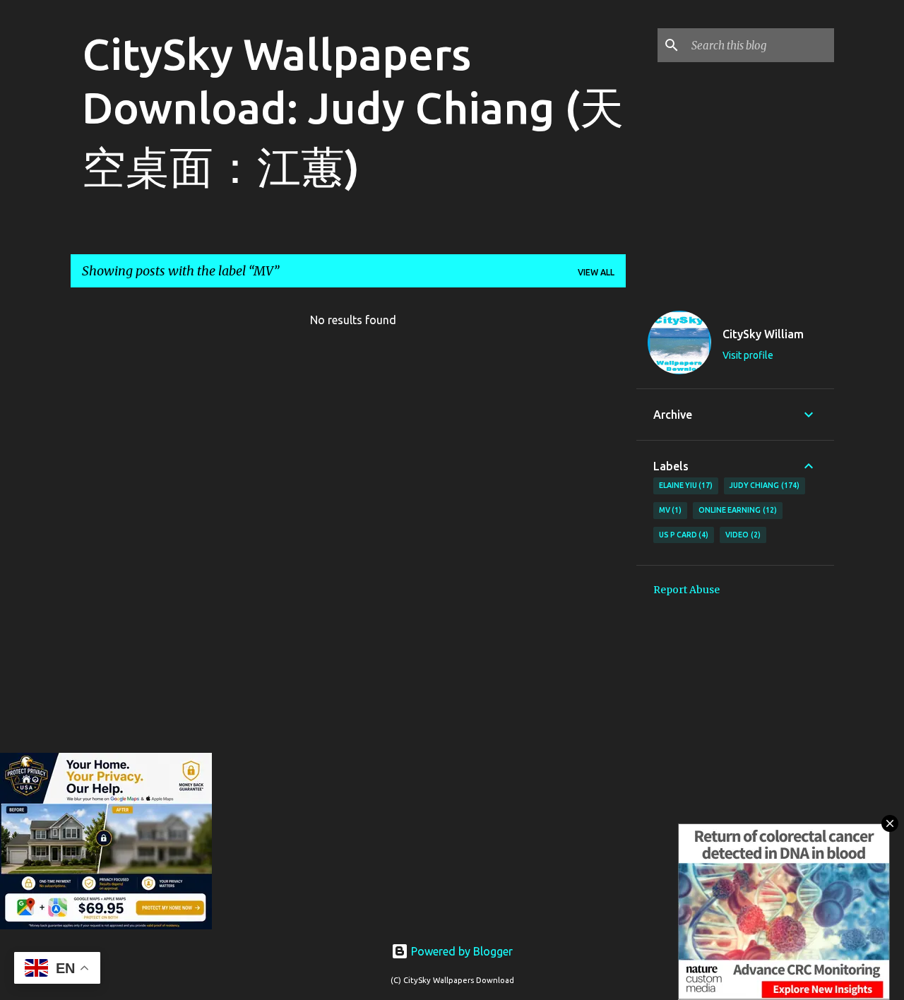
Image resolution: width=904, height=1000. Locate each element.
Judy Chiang (763, 485)
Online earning (736, 510)
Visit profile (747, 355)
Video (741, 534)
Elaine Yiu (684, 485)
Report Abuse (686, 589)
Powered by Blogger (460, 951)
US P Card (682, 534)
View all (596, 272)
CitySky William (763, 334)
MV (669, 510)
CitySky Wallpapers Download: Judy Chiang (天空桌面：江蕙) (353, 110)
